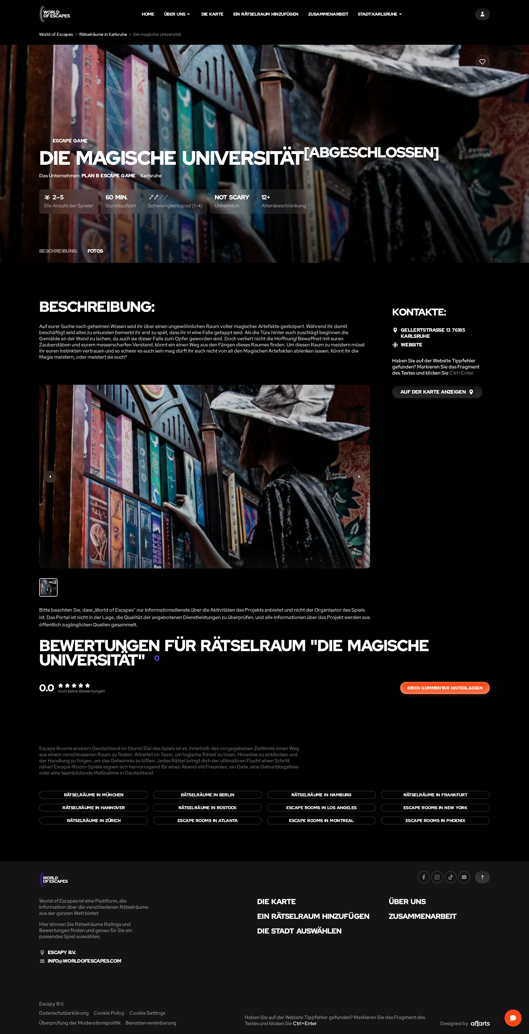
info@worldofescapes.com (84, 961)
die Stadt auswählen (299, 931)
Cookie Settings (147, 1013)
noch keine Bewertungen (81, 691)
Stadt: (377, 14)
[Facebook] (424, 877)
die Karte (212, 14)
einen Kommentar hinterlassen (444, 688)
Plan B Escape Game (108, 175)
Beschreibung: (58, 251)
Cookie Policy (109, 1013)
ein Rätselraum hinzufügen (265, 14)
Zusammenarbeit (328, 14)
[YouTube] (464, 877)
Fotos (95, 251)
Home (148, 14)
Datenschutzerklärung (64, 1013)
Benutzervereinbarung (151, 1023)
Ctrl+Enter (461, 373)
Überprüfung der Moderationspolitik (80, 1023)
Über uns (175, 14)
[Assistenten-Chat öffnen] (513, 1018)
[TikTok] (451, 877)
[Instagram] (437, 877)
